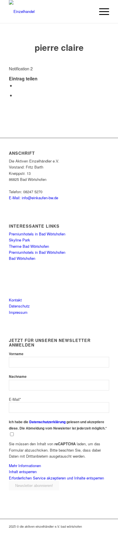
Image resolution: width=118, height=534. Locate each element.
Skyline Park (19, 240)
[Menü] (101, 11)
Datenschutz (19, 306)
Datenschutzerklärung (47, 421)
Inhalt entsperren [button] (23, 471)
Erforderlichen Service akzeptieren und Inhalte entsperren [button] (56, 478)
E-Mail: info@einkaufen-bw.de (33, 197)
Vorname (16, 353)
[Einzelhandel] (49, 11)
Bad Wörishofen (22, 258)
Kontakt (15, 300)
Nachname (18, 376)
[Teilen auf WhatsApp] (17, 95)
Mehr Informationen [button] (25, 465)
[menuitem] (101, 11)
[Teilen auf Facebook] (17, 85)
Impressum (18, 312)
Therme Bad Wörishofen (29, 246)
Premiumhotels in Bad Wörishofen (37, 234)
